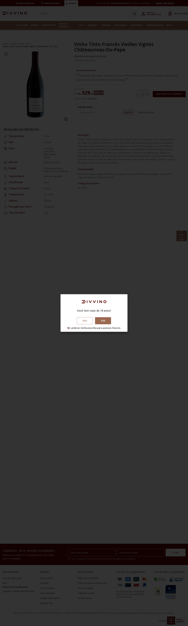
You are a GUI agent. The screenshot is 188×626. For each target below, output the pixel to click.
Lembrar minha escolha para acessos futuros (95, 328)
